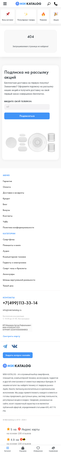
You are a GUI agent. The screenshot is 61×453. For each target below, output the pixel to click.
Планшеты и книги (12, 245)
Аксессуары (9, 274)
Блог (5, 204)
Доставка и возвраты (13, 192)
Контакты (7, 215)
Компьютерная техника (14, 256)
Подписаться (27, 115)
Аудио (6, 250)
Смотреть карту (11, 336)
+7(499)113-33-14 (20, 302)
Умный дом (8, 285)
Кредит (6, 198)
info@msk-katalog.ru (12, 310)
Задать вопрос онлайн (17, 355)
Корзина (22, 451)
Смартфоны (9, 239)
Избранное (38, 451)
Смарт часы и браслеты (15, 268)
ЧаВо (5, 221)
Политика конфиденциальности (18, 227)
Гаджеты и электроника (14, 262)
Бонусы (6, 210)
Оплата (7, 186)
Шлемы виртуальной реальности (19, 279)
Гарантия (7, 181)
